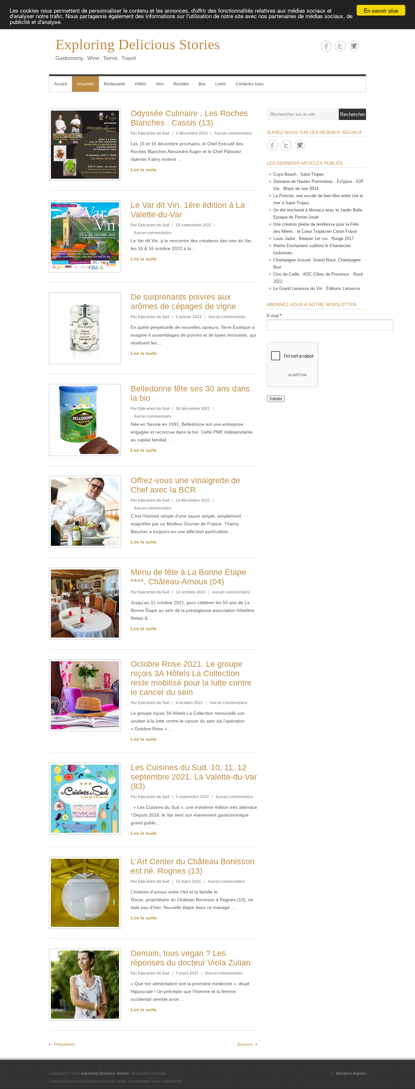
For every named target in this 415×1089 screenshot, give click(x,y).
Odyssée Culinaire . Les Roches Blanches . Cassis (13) (189, 118)
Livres (220, 84)
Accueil (60, 84)
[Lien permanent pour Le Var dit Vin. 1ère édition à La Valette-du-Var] (85, 236)
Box (202, 84)
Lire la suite (144, 169)
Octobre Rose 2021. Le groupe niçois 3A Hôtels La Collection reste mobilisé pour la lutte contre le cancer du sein (191, 678)
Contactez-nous (250, 84)
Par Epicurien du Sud (150, 133)
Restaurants (114, 84)
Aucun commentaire (233, 133)
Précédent (64, 1044)
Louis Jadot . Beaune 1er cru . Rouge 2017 (313, 238)
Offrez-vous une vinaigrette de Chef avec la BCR (185, 485)
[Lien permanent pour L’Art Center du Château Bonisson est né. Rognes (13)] (85, 893)
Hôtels (140, 84)
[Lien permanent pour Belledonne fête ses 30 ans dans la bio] (85, 420)
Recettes (181, 84)
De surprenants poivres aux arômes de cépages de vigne (183, 301)
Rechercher (352, 114)
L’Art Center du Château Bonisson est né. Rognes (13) (193, 866)
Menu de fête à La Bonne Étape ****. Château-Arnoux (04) (188, 577)
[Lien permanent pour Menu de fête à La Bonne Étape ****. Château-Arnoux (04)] (85, 604)
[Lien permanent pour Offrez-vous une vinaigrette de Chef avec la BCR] (85, 512)
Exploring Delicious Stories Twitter (340, 46)
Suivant (244, 1044)
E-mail (274, 315)
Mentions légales (351, 1073)
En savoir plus (381, 10)
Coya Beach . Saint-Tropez (298, 174)
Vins (160, 84)
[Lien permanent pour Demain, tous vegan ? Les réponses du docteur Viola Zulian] (85, 985)
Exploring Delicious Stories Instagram (354, 46)
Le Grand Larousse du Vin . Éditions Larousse (316, 288)
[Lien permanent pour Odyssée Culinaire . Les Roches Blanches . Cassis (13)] (85, 145)
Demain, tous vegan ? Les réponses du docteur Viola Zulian (191, 958)
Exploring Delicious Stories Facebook (326, 46)
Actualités (85, 84)
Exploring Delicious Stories (137, 44)
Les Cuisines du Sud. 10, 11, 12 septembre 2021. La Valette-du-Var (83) (194, 777)
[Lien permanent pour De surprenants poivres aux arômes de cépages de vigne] (85, 328)
